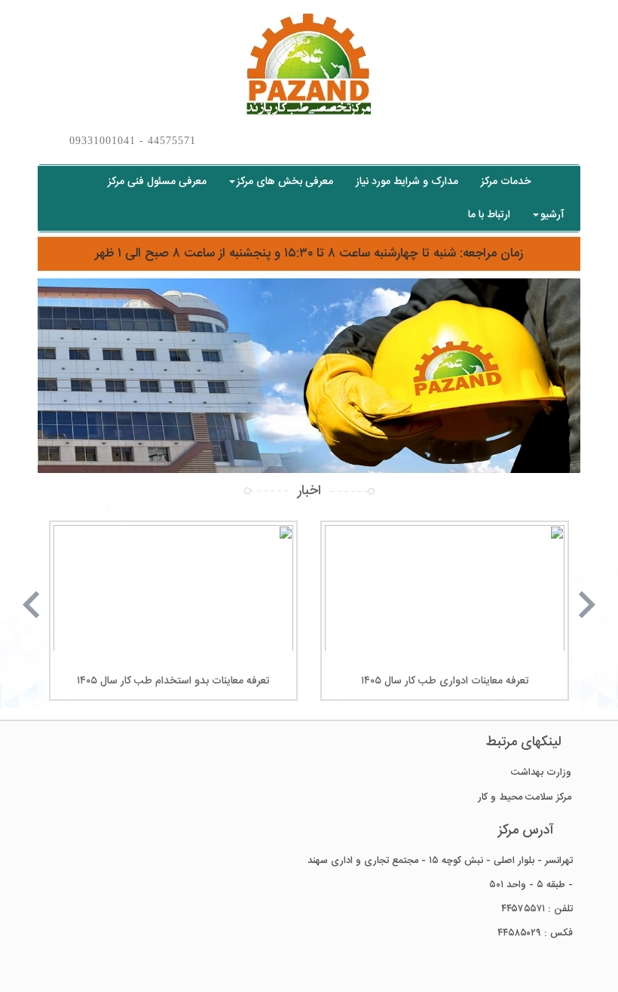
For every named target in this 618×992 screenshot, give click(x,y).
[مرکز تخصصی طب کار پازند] (309, 64)
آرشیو (552, 215)
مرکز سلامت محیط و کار (524, 797)
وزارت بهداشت (541, 772)
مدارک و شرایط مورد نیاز (407, 182)
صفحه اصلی (559, 181)
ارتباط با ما (489, 215)
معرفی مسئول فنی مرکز (157, 182)
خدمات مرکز (506, 182)
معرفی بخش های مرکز (285, 182)
